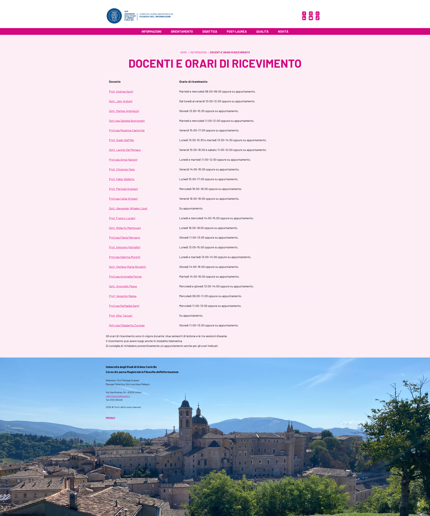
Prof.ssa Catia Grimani (123, 198)
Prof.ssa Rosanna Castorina (126, 130)
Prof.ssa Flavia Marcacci (124, 237)
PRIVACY (110, 417)
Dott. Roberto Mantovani (125, 228)
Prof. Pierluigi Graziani (123, 189)
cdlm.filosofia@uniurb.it (118, 396)
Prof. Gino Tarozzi (120, 315)
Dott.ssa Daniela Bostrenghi (127, 120)
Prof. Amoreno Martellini (124, 247)
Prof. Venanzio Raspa (122, 296)
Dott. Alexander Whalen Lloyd (128, 208)
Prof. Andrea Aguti (121, 91)
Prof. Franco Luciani (122, 218)
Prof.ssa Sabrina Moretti (124, 257)
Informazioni (198, 52)
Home (183, 52)
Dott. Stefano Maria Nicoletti (127, 267)
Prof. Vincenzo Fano (122, 169)
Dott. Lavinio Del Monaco (125, 150)
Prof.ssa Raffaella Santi (124, 306)
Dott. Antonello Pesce (123, 286)
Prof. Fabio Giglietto (121, 179)
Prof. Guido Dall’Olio (121, 140)
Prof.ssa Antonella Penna (125, 276)
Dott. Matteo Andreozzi (124, 111)
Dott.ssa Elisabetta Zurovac (127, 325)
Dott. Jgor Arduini (120, 101)
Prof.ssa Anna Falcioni (123, 159)
